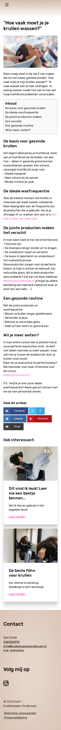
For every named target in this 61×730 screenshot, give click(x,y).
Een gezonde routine (19, 125)
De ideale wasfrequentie (21, 112)
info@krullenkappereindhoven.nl (25, 646)
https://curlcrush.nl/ (16, 375)
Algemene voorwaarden (20, 713)
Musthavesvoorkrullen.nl (19, 280)
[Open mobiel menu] (6, 4)
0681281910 (11, 642)
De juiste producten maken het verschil (23, 119)
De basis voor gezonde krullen (25, 108)
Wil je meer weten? (17, 130)
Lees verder (17, 516)
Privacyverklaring (15, 717)
